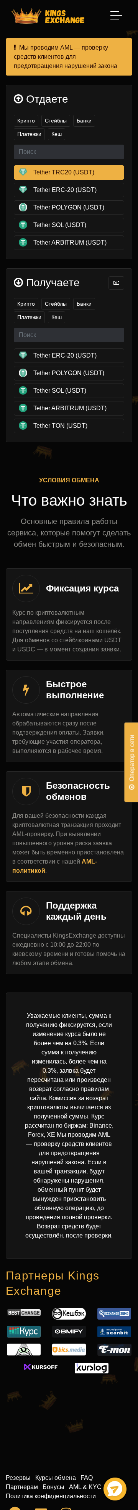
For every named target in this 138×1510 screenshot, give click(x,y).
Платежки (29, 134)
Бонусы (53, 1487)
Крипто (26, 121)
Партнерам (22, 1487)
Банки (84, 121)
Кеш (56, 134)
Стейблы (56, 121)
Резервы (18, 1478)
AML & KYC (85, 1487)
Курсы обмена (55, 1478)
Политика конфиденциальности (51, 1496)
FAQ (86, 1478)
